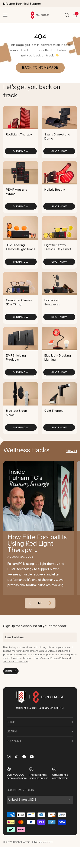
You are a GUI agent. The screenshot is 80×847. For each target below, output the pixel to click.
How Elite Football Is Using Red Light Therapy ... (37, 543)
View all (71, 451)
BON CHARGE (22, 842)
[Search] (67, 15)
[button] (5, 15)
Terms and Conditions (15, 661)
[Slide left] (30, 603)
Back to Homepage (40, 67)
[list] (40, 270)
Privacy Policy (58, 658)
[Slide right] (50, 603)
